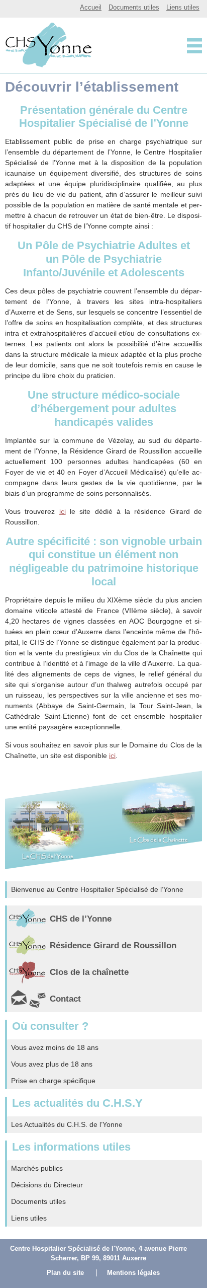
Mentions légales (133, 1272)
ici (62, 511)
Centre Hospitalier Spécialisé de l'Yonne (47, 44)
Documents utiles (134, 7)
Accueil (90, 7)
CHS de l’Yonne (81, 919)
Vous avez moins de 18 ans (54, 1047)
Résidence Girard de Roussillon (113, 945)
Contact (65, 999)
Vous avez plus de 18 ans (51, 1064)
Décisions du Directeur (47, 1185)
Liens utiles (182, 7)
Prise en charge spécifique (53, 1081)
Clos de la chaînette (89, 972)
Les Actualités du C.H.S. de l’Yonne (67, 1124)
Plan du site (65, 1272)
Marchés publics (37, 1168)
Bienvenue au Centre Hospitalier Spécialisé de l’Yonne (97, 889)
